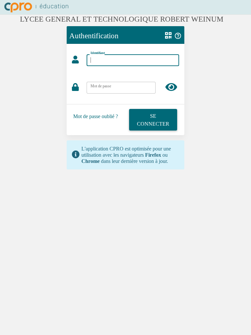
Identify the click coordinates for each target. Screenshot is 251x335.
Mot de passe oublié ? (95, 116)
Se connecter (153, 120)
